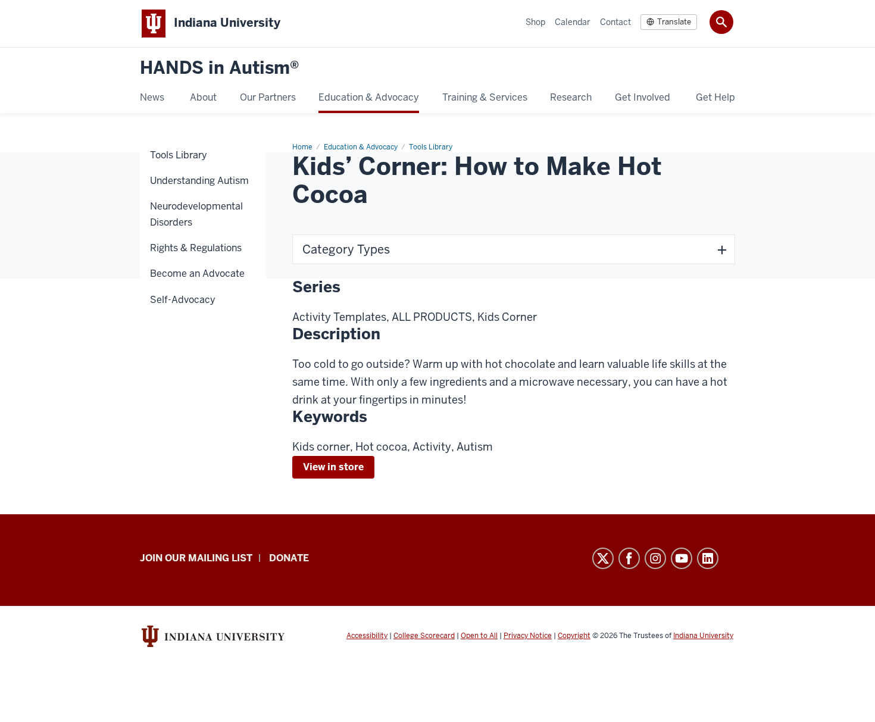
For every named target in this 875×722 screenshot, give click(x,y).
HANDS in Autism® (219, 68)
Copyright (574, 635)
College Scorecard (424, 635)
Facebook (629, 558)
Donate (289, 558)
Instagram (655, 558)
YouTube (681, 558)
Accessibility (367, 635)
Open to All (479, 635)
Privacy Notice (528, 635)
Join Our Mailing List (196, 558)
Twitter (603, 558)
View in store (333, 467)
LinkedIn (707, 558)
